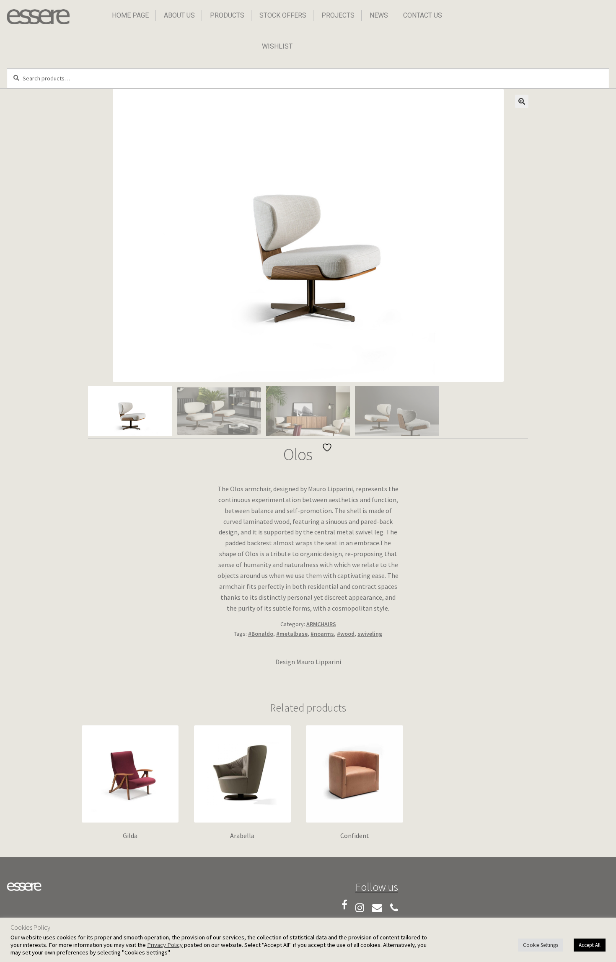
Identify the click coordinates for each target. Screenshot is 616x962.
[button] (521, 101)
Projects (338, 15)
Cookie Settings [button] (540, 945)
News (379, 15)
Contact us (422, 15)
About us (179, 15)
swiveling (369, 633)
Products (227, 15)
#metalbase (292, 633)
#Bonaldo (260, 633)
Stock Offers (282, 15)
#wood (346, 633)
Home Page (130, 15)
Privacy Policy (165, 945)
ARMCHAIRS (321, 624)
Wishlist (277, 46)
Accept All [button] (589, 945)
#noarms (322, 633)
